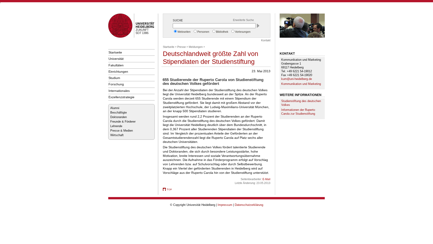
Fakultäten (116, 65)
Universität (116, 58)
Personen (203, 31)
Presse (181, 47)
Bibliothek (222, 31)
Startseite (115, 52)
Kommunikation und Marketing (301, 84)
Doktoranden (118, 117)
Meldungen (196, 47)
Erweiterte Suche (243, 20)
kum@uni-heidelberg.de (296, 79)
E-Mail (266, 179)
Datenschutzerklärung (249, 205)
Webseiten (184, 31)
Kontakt (265, 40)
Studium (114, 78)
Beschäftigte (118, 112)
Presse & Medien (121, 130)
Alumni (114, 108)
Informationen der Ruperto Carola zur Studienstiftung (298, 111)
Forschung (116, 84)
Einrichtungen (118, 71)
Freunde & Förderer (123, 121)
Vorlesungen (243, 31)
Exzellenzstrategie (121, 97)
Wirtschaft (117, 135)
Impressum (225, 205)
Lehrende (116, 126)
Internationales (119, 91)
